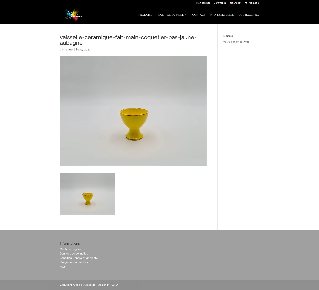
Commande (220, 3)
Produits (145, 14)
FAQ (62, 266)
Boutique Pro (249, 14)
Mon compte (203, 3)
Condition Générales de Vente (79, 258)
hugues (69, 49)
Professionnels (222, 14)
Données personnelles (74, 253)
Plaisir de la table (170, 14)
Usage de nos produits (74, 262)
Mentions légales (70, 249)
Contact (198, 14)
